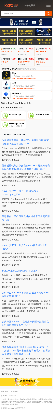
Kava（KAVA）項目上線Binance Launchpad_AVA (20, 193)
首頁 (3, 103)
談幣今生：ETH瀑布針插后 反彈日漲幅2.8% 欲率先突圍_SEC (25, 294)
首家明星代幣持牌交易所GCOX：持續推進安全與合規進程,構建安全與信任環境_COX (26, 167)
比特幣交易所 (20, 408)
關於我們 (14, 391)
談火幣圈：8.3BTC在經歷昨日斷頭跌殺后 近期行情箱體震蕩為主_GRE (26, 323)
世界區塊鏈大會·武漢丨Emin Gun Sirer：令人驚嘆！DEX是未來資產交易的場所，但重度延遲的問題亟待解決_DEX (26, 350)
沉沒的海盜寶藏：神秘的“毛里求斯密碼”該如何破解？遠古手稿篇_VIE (25, 142)
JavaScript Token (16, 103)
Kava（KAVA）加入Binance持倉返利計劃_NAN (24, 247)
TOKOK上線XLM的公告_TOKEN (20, 271)
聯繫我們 (4, 391)
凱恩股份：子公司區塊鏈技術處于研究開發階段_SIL (26, 218)
